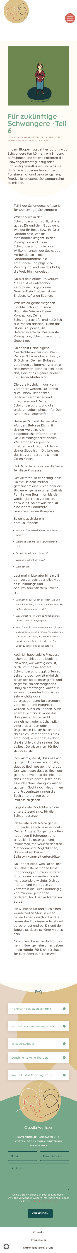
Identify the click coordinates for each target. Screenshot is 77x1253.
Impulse (43, 140)
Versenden (40, 1213)
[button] (6, 1246)
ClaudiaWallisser (26, 137)
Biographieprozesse (22, 140)
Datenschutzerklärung (44, 1201)
